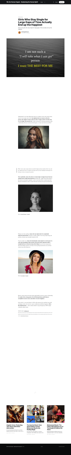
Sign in (56, 2)
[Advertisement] (35, 7)
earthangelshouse (25, 31)
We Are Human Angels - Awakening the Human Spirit (22, 2)
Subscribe (62, 2)
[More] (44, 2)
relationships (20, 17)
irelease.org (26, 311)
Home (42, 2)
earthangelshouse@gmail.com (24, 315)
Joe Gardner (23, 275)
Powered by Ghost (61, 446)
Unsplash (28, 214)
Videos (42, 446)
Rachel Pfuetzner (23, 214)
